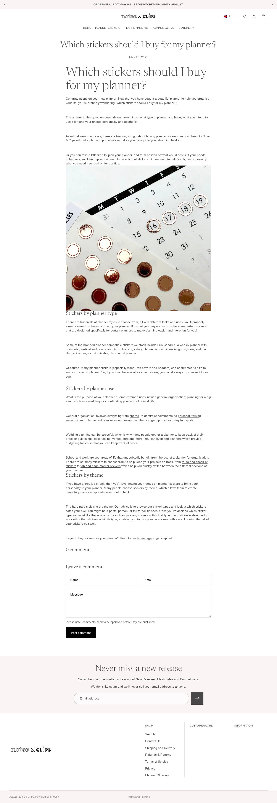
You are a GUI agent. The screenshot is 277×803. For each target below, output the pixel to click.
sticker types (161, 506)
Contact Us (152, 741)
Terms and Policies (138, 796)
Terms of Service (156, 761)
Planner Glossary (157, 775)
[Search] (245, 16)
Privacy (150, 768)
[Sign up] (197, 698)
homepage (144, 538)
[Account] (254, 16)
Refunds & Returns (158, 755)
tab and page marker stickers (101, 466)
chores (134, 415)
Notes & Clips (26, 796)
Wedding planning (78, 434)
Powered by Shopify (47, 796)
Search (150, 734)
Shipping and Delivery (160, 748)
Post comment (81, 632)
